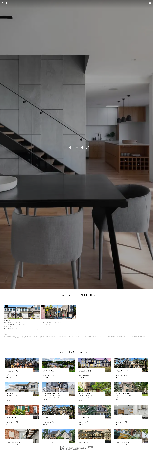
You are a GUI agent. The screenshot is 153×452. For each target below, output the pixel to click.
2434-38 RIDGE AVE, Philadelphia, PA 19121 (51, 322)
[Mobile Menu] (150, 3)
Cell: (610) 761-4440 (120, 3)
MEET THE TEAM (19, 3)
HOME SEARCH (35, 3)
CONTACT (111, 3)
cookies (72, 446)
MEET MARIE (11, 3)
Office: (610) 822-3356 (132, 3)
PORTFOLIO (27, 3)
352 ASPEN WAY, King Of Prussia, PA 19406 (14, 324)
